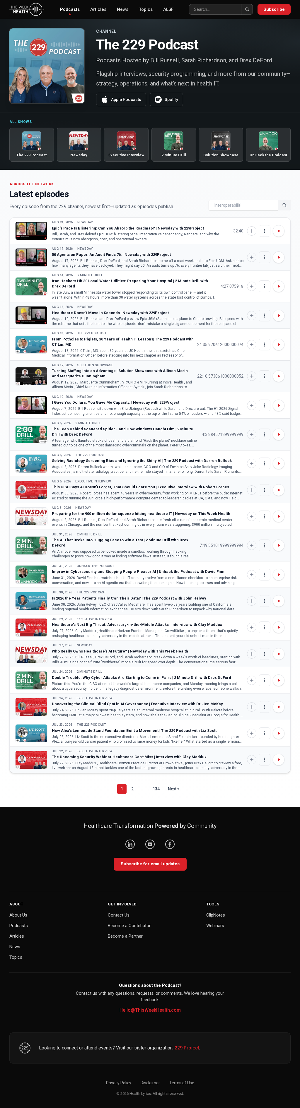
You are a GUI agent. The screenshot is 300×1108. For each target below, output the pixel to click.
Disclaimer (150, 1082)
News (122, 9)
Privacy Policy (118, 1082)
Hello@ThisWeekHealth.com (150, 1010)
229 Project (187, 1048)
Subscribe (274, 9)
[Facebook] (169, 844)
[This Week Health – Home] (26, 9)
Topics (146, 9)
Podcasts (70, 9)
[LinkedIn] (130, 844)
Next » (173, 789)
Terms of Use (181, 1082)
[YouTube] (150, 844)
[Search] (247, 9)
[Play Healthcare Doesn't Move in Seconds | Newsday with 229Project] (31, 315)
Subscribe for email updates (150, 863)
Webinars (215, 925)
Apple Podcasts (126, 99)
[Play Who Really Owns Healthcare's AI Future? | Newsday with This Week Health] (31, 654)
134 (156, 789)
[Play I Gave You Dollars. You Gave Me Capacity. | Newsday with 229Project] (31, 405)
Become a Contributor (129, 925)
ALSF (168, 9)
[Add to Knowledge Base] (251, 231)
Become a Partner (125, 936)
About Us (18, 915)
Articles (98, 9)
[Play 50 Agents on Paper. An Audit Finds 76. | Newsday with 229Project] (31, 257)
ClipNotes (215, 915)
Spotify (171, 99)
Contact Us (118, 915)
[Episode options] (264, 231)
